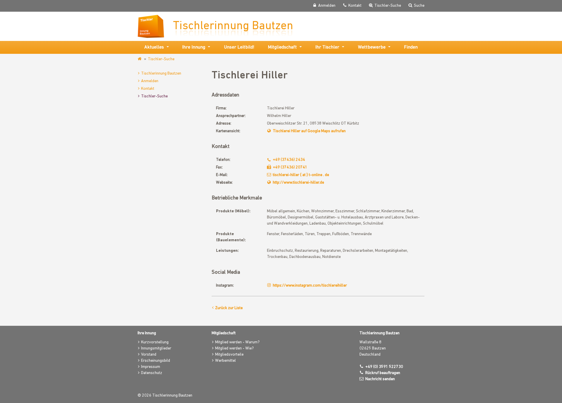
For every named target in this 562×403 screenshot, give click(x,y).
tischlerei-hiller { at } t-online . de (301, 175)
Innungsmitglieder (156, 348)
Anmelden (149, 81)
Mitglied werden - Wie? (234, 348)
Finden (411, 47)
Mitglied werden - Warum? (237, 342)
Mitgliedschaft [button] (282, 47)
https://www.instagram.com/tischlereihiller (310, 285)
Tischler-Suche (161, 59)
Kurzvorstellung (155, 342)
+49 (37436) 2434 (289, 160)
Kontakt (147, 89)
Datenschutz (151, 373)
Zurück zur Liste (229, 308)
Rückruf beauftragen (382, 373)
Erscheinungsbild (155, 361)
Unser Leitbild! (239, 47)
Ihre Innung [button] (193, 47)
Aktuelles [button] (154, 47)
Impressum (150, 367)
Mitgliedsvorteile (229, 354)
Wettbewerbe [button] (371, 47)
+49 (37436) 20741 (290, 167)
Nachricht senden (380, 379)
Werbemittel (225, 361)
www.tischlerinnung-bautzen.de (140, 59)
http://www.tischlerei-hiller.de (298, 182)
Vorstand (148, 354)
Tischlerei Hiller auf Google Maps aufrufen (309, 131)
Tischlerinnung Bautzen (161, 73)
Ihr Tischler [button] (327, 47)
